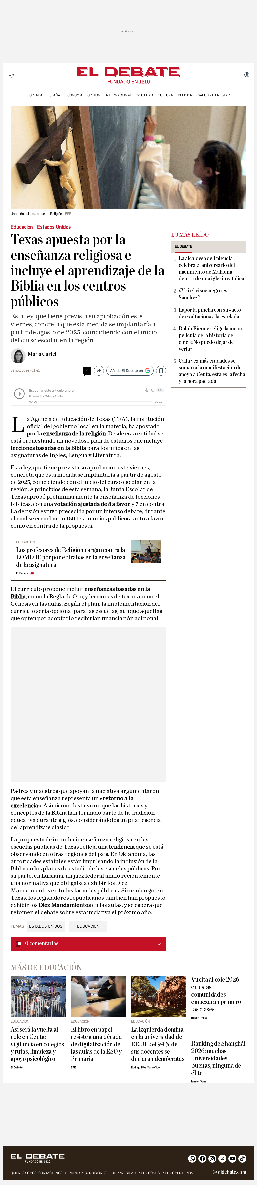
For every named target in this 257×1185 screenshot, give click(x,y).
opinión (93, 95)
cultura (165, 95)
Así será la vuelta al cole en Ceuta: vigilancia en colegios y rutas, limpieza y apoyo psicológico (37, 1044)
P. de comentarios (177, 1173)
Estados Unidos (45, 926)
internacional (118, 95)
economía (73, 95)
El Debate (22, 573)
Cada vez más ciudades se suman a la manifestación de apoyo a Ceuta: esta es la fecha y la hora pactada (212, 371)
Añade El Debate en (126, 370)
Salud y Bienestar (214, 95)
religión (185, 95)
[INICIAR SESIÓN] (247, 75)
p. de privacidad (122, 1173)
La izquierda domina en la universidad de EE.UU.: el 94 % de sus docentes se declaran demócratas (157, 1044)
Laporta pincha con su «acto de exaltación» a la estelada (210, 313)
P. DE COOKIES (149, 1173)
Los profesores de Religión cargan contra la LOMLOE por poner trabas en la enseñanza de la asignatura (71, 557)
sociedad (145, 95)
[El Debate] (128, 72)
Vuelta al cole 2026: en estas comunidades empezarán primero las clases (216, 994)
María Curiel (42, 354)
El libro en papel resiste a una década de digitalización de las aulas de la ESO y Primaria (96, 1044)
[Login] (247, 75)
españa (53, 95)
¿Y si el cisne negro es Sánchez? (203, 294)
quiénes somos (23, 1173)
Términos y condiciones (85, 1173)
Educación (88, 926)
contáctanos (50, 1173)
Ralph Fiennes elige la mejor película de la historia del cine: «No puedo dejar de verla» (210, 339)
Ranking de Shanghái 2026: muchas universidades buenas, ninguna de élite (218, 1058)
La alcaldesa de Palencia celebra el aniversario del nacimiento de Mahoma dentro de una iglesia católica (211, 268)
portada (34, 95)
